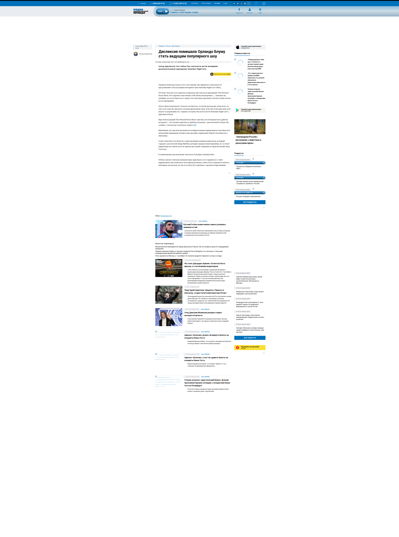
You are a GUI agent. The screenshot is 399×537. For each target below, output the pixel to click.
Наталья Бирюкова (145, 54)
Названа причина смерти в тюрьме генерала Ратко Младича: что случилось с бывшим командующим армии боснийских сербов (189, 252)
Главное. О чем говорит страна (184, 12)
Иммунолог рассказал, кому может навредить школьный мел (250, 293)
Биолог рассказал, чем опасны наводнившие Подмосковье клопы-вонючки (250, 317)
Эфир (260, 13)
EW (194, 125)
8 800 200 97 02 (159, 3)
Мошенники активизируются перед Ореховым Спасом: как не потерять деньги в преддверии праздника (192, 248)
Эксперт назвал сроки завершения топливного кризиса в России (249, 182)
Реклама (217, 3)
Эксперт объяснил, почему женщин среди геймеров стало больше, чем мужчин (250, 330)
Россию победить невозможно (248, 196)
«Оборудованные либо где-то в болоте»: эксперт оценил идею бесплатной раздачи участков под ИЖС (256, 64)
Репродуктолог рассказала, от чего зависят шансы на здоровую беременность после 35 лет (249, 304)
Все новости (250, 338)
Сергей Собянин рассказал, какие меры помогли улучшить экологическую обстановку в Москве (249, 280)
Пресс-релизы (206, 3)
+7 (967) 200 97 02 (179, 3)
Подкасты (239, 13)
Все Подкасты (250, 202)
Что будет (240, 162)
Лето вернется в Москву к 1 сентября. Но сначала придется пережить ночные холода (188, 256)
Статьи (167, 46)
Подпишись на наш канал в (222, 74)
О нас (225, 3)
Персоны (250, 13)
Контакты (194, 3)
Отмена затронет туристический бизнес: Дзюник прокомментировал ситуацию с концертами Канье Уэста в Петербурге (207, 383)
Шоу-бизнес (176, 46)
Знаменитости (166, 216)
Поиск (256, 3)
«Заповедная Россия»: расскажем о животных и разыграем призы (248, 140)
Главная (161, 46)
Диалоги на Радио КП (244, 192)
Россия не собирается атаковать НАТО (248, 168)
